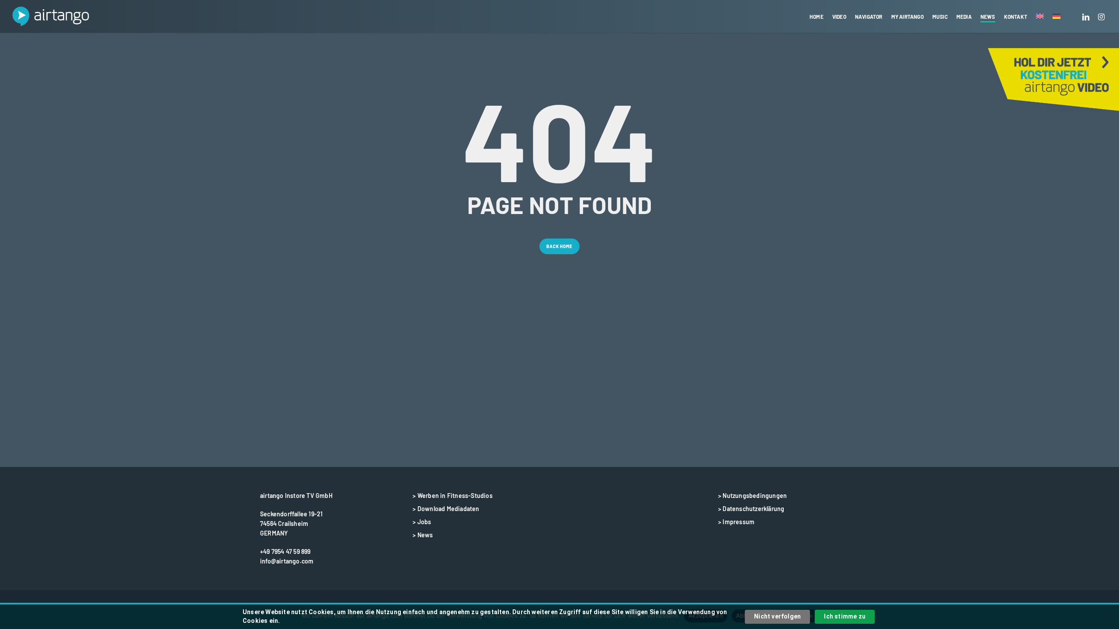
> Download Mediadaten (446, 508)
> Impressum (736, 521)
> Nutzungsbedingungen (752, 495)
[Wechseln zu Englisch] (1040, 17)
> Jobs (422, 521)
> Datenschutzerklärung (751, 508)
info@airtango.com (286, 561)
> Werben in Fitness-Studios (452, 495)
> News (423, 535)
